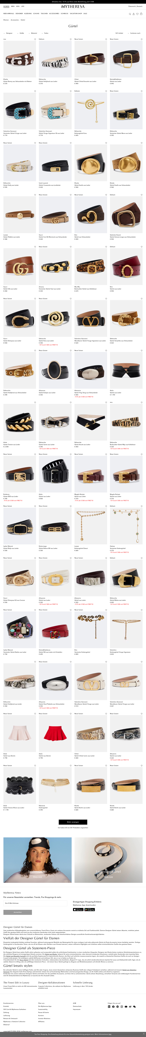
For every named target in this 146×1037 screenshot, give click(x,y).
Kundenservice (8, 1003)
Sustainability (42, 1009)
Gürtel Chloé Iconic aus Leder (84, 756)
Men (12, 6)
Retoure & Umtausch (10, 1018)
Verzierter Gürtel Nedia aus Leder (14, 652)
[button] (130, 14)
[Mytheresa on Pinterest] (117, 1006)
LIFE (22, 6)
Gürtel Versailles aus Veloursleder (121, 341)
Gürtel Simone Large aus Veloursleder (123, 237)
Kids (18, 6)
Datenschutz (77, 1006)
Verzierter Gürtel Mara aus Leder (121, 133)
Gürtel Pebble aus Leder (11, 237)
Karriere (41, 1015)
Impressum (77, 1009)
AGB (74, 1003)
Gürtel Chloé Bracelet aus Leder (85, 81)
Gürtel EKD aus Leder (10, 496)
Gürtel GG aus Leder (10, 289)
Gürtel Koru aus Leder (46, 341)
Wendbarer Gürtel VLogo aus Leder (86, 704)
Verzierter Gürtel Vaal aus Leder (50, 289)
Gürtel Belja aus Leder (11, 548)
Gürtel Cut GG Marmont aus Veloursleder (53, 237)
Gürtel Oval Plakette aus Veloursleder (51, 704)
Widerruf (6, 1024)
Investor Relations (44, 1018)
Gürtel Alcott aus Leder (82, 444)
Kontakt (6, 1006)
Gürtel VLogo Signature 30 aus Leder (51, 133)
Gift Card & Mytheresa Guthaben (14, 1009)
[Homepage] (73, 6)
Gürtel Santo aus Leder (47, 444)
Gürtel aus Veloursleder (82, 237)
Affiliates (41, 1021)
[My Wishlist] (137, 14)
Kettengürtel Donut (81, 548)
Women (6, 6)
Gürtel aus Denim (9, 756)
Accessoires (15, 20)
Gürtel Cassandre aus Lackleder (50, 185)
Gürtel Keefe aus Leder (82, 185)
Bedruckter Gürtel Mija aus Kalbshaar (123, 444)
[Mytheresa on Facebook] (113, 1006)
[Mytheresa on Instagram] (121, 1006)
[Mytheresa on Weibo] (130, 1006)
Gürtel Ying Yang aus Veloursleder (86, 392)
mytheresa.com (26, 1031)
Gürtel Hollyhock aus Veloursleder (14, 392)
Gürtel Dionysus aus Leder (12, 341)
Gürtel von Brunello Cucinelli (16, 956)
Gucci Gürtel (24, 960)
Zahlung (6, 1012)
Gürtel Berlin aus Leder (82, 808)
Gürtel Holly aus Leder (11, 185)
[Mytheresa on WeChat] (134, 1006)
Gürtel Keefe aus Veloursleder (120, 185)
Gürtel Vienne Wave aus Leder (13, 808)
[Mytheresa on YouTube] (126, 1006)
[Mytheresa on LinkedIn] (109, 1006)
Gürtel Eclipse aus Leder (47, 392)
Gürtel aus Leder (115, 81)
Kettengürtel (43, 808)
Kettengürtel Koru (80, 133)
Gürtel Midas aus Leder (118, 600)
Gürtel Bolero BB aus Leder (48, 548)
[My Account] (133, 14)
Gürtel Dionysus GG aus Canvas (14, 600)
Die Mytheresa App (45, 1006)
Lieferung (6, 1015)
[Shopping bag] (141, 14)
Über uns (41, 1003)
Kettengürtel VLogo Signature (120, 652)
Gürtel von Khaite (51, 954)
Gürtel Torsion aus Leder (11, 444)
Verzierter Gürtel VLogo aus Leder (15, 133)
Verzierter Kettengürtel (118, 548)
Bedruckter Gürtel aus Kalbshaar (85, 289)
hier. (110, 1034)
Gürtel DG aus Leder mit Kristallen (50, 652)
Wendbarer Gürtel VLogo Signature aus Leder (90, 341)
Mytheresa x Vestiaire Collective (14, 1021)
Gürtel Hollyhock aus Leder (48, 81)
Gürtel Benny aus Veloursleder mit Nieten (17, 81)
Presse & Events (43, 1012)
